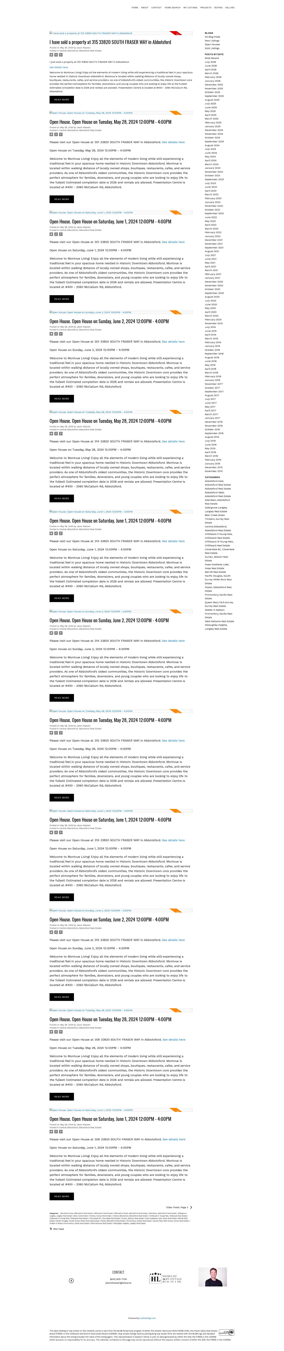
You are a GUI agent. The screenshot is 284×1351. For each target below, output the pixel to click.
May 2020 (210, 308)
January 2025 (212, 126)
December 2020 (214, 281)
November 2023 (214, 171)
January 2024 (213, 168)
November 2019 (214, 323)
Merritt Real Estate (215, 572)
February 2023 (213, 198)
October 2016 (212, 429)
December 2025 (214, 84)
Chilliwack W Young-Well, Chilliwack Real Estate (69, 1218)
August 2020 (212, 296)
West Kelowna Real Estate (101, 1223)
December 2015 (214, 467)
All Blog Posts (212, 36)
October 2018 (212, 349)
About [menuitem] (145, 7)
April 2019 (210, 334)
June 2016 (211, 444)
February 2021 (213, 274)
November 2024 (214, 133)
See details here (59, 67)
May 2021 (210, 262)
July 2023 (210, 183)
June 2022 (211, 217)
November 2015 (214, 471)
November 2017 (214, 384)
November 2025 (214, 88)
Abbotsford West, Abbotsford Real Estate (131, 1213)
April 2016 (210, 452)
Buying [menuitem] (218, 7)
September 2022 (214, 213)
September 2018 (214, 353)
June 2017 (211, 402)
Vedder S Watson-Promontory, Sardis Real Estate (70, 1223)
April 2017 (210, 410)
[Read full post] (121, 35)
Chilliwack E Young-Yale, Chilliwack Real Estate (168, 1216)
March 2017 (211, 414)
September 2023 (214, 179)
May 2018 (210, 365)
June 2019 (211, 331)
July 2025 (210, 103)
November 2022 (214, 205)
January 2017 (212, 418)
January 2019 (212, 346)
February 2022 (213, 232)
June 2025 (211, 107)
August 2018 (212, 357)
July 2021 (210, 255)
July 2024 (210, 149)
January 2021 (212, 277)
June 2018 (211, 361)
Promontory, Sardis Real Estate (139, 1221)
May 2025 (210, 111)
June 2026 (211, 65)
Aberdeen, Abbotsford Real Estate (163, 1213)
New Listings (212, 40)
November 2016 (214, 425)
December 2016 (214, 421)
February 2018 (213, 376)
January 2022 (212, 236)
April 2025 (210, 115)
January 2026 (212, 80)
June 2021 (211, 258)
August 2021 (212, 251)
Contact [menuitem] (156, 7)
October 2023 (212, 175)
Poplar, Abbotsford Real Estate (113, 1221)
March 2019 (211, 338)
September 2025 (214, 96)
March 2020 (211, 315)
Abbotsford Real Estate (103, 1213)
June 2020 (211, 304)
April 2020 (211, 312)
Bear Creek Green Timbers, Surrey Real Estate (93, 1216)
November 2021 (214, 243)
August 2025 (212, 99)
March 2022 (211, 228)
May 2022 (210, 221)
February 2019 (213, 342)
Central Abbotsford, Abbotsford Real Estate (80, 51)
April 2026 (210, 69)
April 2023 (210, 190)
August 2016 (212, 437)
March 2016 (211, 455)
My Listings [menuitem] (190, 7)
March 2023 (211, 194)
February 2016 (213, 459)
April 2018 (210, 368)
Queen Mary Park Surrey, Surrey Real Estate (171, 1221)
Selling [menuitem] (229, 7)
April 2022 (210, 224)
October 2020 (212, 289)
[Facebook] (71, 1280)
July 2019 (210, 327)
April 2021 (210, 266)
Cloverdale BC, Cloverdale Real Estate (105, 1218)
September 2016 (214, 433)
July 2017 (210, 399)
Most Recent (212, 58)
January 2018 (212, 380)
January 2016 (212, 463)
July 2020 (210, 300)
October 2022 (212, 209)
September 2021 (214, 247)
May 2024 (210, 156)
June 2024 (211, 152)
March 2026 (211, 73)
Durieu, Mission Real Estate (133, 1218)
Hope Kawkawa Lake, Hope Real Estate (161, 1218)
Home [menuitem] (135, 7)
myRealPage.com (148, 1318)
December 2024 (214, 130)
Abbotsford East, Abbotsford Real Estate (76, 1213)
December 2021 (214, 239)
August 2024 (212, 145)
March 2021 (211, 270)
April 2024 (211, 160)
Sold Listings (212, 48)
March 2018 (211, 372)
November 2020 (214, 285)
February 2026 (213, 77)
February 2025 (213, 122)
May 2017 (210, 406)
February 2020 (213, 319)
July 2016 (210, 440)
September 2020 (214, 293)
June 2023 (211, 186)
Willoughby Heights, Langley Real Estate (129, 1223)
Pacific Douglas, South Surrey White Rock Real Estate (78, 1221)
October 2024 (212, 137)
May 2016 (210, 448)
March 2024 (211, 164)
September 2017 (214, 391)
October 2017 (212, 387)
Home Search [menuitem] (173, 7)
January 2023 (212, 202)
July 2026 (210, 62)
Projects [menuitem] (206, 7)
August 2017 (212, 395)
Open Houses (212, 44)
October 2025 (212, 92)
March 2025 (211, 118)
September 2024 (214, 141)
